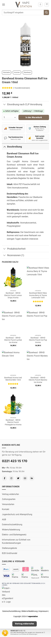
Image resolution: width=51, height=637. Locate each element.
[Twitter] (18, 478)
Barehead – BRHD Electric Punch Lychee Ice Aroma (13, 340)
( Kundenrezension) (21, 88)
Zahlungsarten (8, 499)
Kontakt (5, 509)
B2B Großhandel (9, 553)
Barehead (27, 72)
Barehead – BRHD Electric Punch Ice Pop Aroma (38, 340)
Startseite (6, 72)
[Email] (25, 478)
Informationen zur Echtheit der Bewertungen (23, 634)
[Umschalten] (4, 105)
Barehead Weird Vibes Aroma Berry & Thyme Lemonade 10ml (38, 295)
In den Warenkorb (34, 117)
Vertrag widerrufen (10, 494)
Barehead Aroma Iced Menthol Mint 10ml (13, 379)
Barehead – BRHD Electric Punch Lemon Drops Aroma (13, 295)
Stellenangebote (9, 548)
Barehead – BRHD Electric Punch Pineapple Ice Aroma (13, 422)
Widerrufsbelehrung (11, 529)
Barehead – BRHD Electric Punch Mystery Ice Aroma (38, 380)
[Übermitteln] (46, 12)
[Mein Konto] (40, 4)
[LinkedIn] (31, 478)
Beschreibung (14, 146)
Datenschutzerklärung (12, 524)
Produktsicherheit (16, 248)
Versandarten (8, 504)
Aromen (17, 72)
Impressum (43, 611)
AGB (4, 519)
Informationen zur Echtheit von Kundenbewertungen (16, 541)
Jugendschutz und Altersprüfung (17, 514)
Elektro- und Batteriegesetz (14, 534)
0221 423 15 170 (14, 461)
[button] (3, 4)
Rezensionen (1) (15, 255)
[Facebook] (4, 478)
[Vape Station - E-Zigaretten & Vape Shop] (23, 4)
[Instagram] (11, 478)
